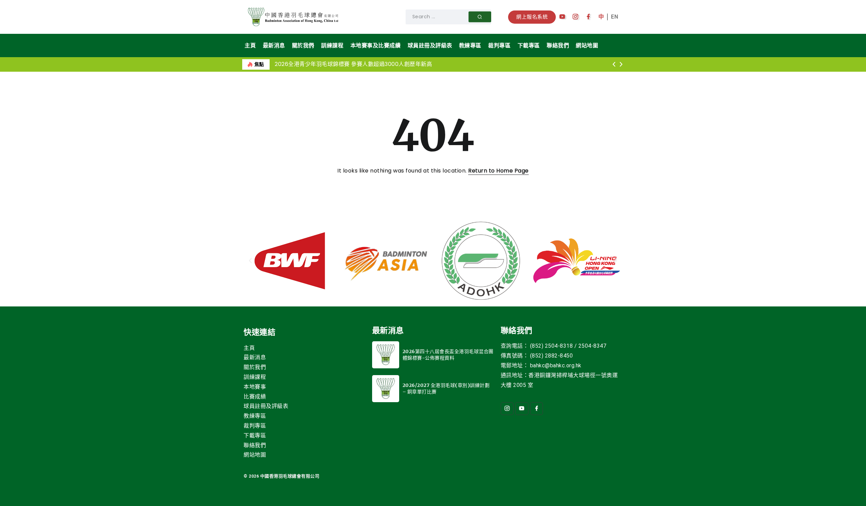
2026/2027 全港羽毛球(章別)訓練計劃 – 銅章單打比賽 (446, 388)
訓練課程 (255, 377)
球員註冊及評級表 (266, 406)
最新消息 (255, 357)
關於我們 (255, 367)
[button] (614, 64)
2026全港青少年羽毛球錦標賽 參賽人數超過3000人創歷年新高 (353, 64)
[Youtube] (562, 16)
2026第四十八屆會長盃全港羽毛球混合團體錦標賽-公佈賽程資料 (448, 354)
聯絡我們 (255, 445)
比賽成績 (255, 396)
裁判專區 (255, 425)
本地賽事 (255, 387)
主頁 (249, 348)
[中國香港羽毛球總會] (294, 16)
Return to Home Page (498, 171)
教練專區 (255, 416)
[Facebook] (588, 16)
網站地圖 (255, 455)
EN (614, 17)
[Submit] (480, 17)
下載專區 (255, 435)
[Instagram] (575, 16)
